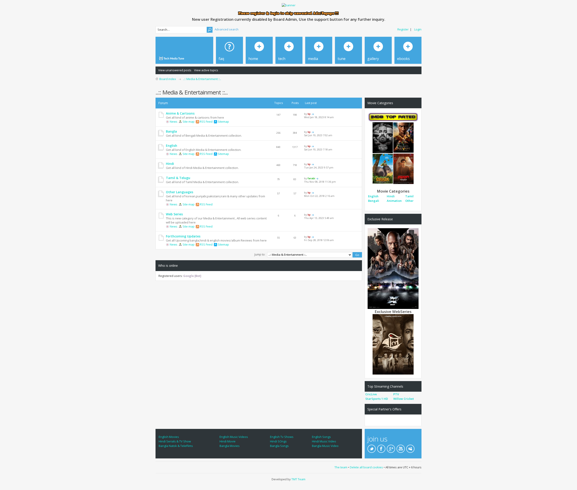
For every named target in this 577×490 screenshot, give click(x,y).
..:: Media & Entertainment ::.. (202, 79)
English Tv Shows (281, 437)
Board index (167, 79)
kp (309, 113)
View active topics (206, 70)
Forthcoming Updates (183, 236)
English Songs (321, 437)
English (171, 145)
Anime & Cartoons (180, 113)
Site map (188, 122)
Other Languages (179, 192)
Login (417, 29)
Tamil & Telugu (178, 178)
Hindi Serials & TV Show (175, 441)
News (173, 122)
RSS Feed (206, 122)
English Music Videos (234, 437)
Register (403, 29)
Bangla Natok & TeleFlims (176, 446)
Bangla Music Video (325, 446)
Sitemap (223, 122)
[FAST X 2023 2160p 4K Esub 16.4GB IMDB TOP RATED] (393, 268)
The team (340, 467)
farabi (311, 178)
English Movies (169, 437)
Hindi (170, 163)
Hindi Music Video (324, 441)
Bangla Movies (230, 446)
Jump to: (259, 254)
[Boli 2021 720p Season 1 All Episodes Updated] (393, 344)
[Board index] (172, 58)
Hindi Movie (228, 441)
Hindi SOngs (278, 441)
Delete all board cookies (366, 467)
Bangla (171, 131)
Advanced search (226, 29)
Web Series (174, 214)
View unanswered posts (174, 70)
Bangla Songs (279, 446)
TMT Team (298, 479)
